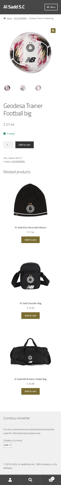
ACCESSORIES (20, 18)
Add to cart (24, 144)
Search (30, 480)
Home (9, 18)
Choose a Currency (12, 440)
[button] (53, 30)
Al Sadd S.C (14, 6)
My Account (10, 480)
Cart (47, 477)
